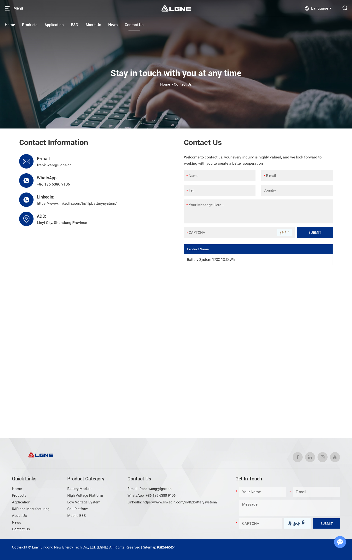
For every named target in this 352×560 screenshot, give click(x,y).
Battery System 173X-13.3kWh (211, 259)
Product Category (85, 479)
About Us (93, 25)
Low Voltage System (83, 502)
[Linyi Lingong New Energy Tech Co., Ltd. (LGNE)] (176, 8)
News (113, 25)
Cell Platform (77, 509)
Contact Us (134, 25)
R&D (74, 25)
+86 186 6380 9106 (53, 184)
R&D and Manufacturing (30, 509)
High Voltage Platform (85, 495)
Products (29, 25)
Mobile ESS (76, 515)
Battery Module (79, 489)
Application (54, 25)
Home (10, 25)
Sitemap (149, 547)
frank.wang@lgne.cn (54, 165)
